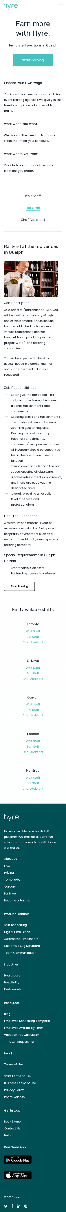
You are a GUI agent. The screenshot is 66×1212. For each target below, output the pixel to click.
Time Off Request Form (20, 1042)
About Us (10, 859)
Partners (10, 893)
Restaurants (13, 989)
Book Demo (12, 1121)
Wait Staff (33, 631)
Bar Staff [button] (33, 208)
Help (7, 1135)
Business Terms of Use (20, 1083)
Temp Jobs (12, 879)
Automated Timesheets (21, 939)
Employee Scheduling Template (27, 1021)
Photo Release (14, 1097)
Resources (12, 1003)
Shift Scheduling (15, 925)
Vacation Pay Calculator (21, 1035)
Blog (7, 1014)
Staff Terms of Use (17, 1076)
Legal (8, 1053)
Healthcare (12, 975)
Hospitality (11, 982)
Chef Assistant (33, 642)
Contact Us (12, 1128)
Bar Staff (33, 637)
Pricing (9, 873)
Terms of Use (13, 1064)
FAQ (7, 866)
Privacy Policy (14, 1090)
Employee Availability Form (23, 1028)
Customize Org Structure (22, 946)
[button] (61, 6)
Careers (10, 886)
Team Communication (20, 953)
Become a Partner (17, 900)
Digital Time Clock (17, 932)
